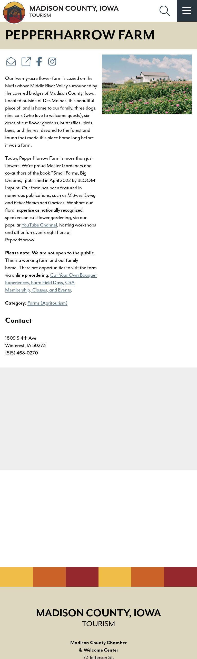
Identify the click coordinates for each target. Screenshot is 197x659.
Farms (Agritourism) (47, 303)
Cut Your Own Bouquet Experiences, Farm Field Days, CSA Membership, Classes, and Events (51, 282)
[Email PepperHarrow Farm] (11, 62)
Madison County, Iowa (74, 11)
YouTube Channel (39, 225)
